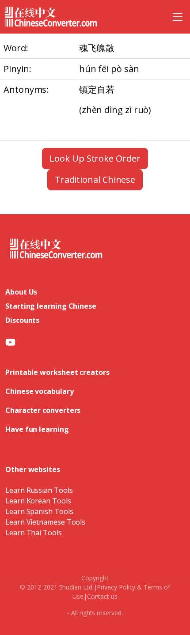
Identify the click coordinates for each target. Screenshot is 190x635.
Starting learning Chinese (50, 306)
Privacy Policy (116, 587)
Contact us (102, 596)
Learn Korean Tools (38, 501)
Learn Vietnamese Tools (45, 522)
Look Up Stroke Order (94, 158)
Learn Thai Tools (33, 532)
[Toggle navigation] (177, 17)
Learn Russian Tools (38, 490)
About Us (21, 292)
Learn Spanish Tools (39, 511)
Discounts (22, 320)
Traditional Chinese (95, 179)
